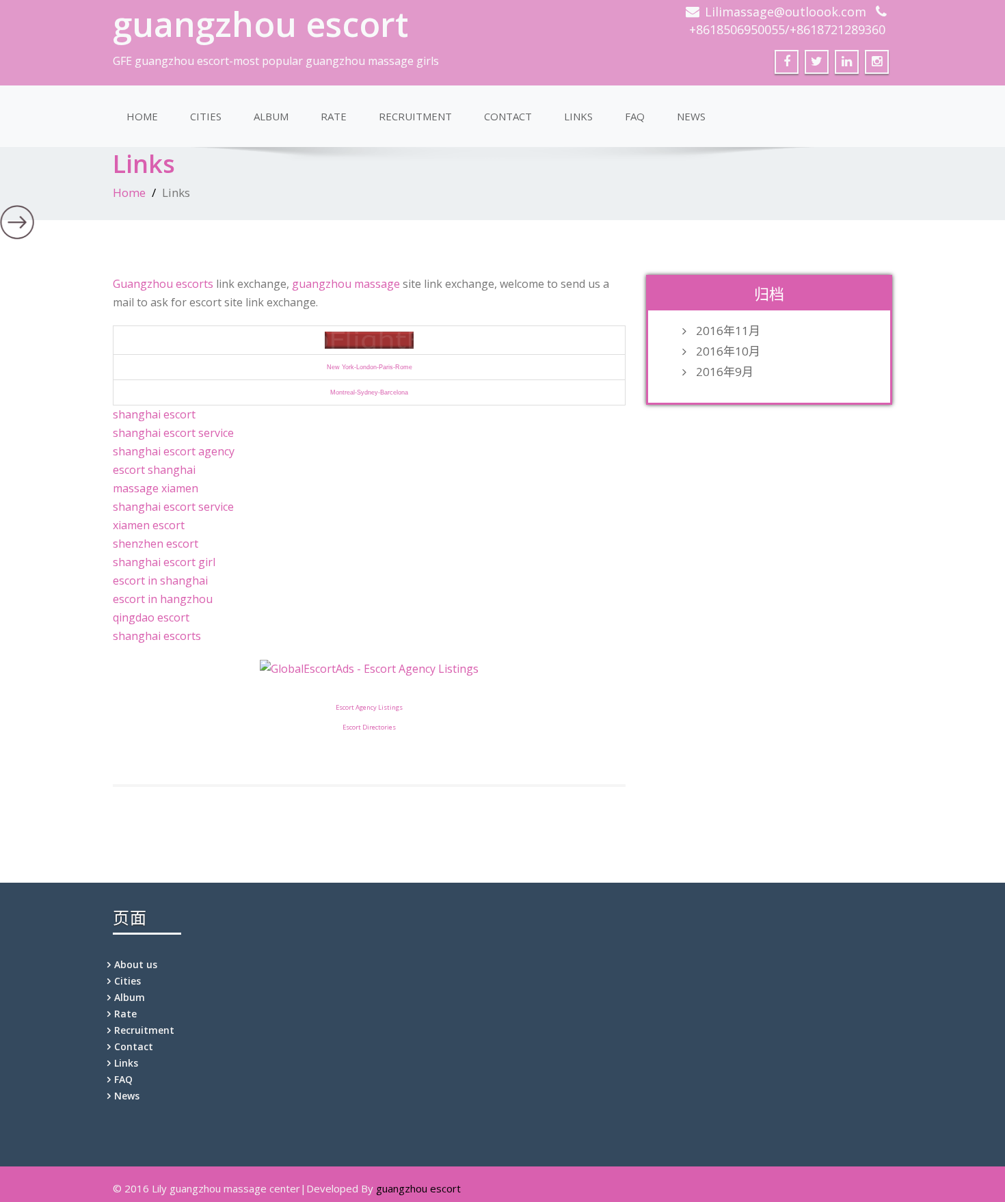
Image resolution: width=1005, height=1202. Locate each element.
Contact (508, 116)
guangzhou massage (346, 283)
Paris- (387, 367)
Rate (334, 116)
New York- (341, 367)
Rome (403, 367)
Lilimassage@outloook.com (785, 11)
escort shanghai (154, 469)
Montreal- (343, 392)
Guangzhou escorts (163, 283)
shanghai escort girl (164, 562)
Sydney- (368, 392)
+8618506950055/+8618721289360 (787, 29)
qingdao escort (151, 617)
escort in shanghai (160, 580)
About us (135, 964)
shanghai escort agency (173, 451)
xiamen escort (149, 525)
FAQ (635, 116)
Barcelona (394, 392)
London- (367, 367)
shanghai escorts (157, 635)
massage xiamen (155, 488)
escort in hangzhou (163, 598)
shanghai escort (154, 414)
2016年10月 (728, 351)
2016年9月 (724, 372)
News (691, 116)
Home (142, 116)
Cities (206, 116)
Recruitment (415, 116)
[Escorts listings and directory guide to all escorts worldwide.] (369, 339)
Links (578, 116)
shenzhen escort (155, 543)
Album (271, 116)
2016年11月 (728, 331)
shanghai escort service (173, 432)
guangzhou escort (260, 24)
